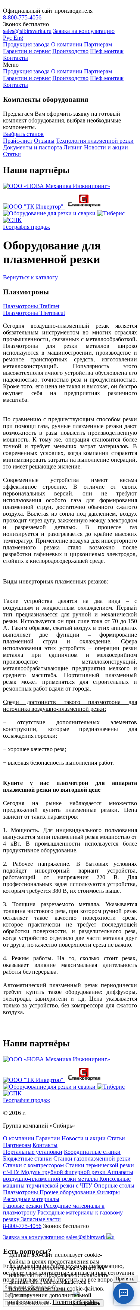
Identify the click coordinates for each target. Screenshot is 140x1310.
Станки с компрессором (33, 1165)
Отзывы (44, 140)
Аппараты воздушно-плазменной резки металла (68, 1175)
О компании (67, 44)
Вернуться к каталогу (30, 277)
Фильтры (108, 1192)
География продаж (26, 227)
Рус (8, 37)
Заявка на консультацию (84, 31)
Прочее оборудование (68, 1192)
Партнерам (98, 44)
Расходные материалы (31, 1199)
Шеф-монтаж (107, 51)
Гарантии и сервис (27, 51)
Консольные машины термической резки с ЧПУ (67, 1182)
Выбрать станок (23, 134)
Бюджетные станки (27, 1158)
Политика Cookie (75, 1302)
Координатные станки (92, 1152)
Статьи (12, 154)
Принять (125, 1279)
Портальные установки (32, 1152)
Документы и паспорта (32, 147)
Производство (70, 51)
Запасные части (41, 1219)
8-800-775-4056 (22, 17)
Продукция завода (26, 44)
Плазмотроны (21, 1192)
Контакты (15, 58)
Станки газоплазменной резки (92, 1158)
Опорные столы (114, 1185)
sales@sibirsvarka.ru (27, 31)
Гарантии (48, 1138)
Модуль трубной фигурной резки (64, 1172)
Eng (18, 37)
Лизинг (73, 147)
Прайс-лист (17, 140)
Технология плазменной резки (95, 140)
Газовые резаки (23, 1206)
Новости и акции (106, 147)
